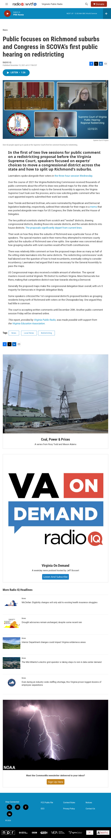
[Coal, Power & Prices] (55, 394)
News (5, 30)
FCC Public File (47, 803)
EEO (42, 809)
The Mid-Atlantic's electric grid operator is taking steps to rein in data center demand (62, 662)
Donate (100, 4)
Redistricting (46, 333)
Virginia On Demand (55, 565)
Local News (29, 333)
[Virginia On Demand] (55, 507)
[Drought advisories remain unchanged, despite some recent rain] (11, 623)
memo (93, 206)
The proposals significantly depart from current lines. (53, 227)
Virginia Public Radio (45, 319)
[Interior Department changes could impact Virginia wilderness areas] (11, 643)
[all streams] (107, 13)
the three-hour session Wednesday (73, 175)
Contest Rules (69, 803)
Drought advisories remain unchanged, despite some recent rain (52, 622)
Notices (89, 803)
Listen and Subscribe (55, 576)
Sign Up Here (55, 781)
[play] (7, 13)
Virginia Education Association (28, 323)
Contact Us (90, 809)
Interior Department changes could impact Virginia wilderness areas (54, 642)
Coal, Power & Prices (55, 439)
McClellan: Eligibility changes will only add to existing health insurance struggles (59, 602)
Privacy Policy (69, 809)
